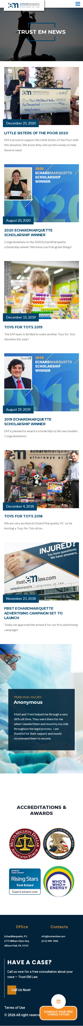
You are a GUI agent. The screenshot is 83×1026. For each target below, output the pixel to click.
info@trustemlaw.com (53, 936)
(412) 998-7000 (50, 941)
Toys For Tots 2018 (23, 516)
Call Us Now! (21, 990)
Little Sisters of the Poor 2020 (36, 133)
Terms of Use (14, 1008)
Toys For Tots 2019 (23, 327)
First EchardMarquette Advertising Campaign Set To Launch (33, 613)
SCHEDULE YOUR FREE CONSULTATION (58, 1013)
